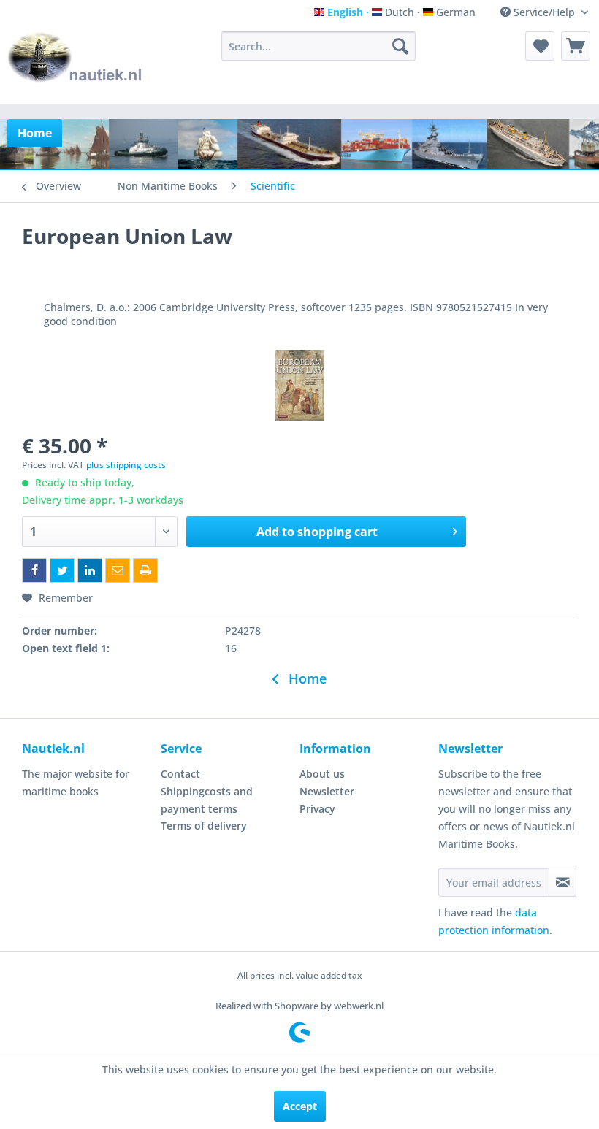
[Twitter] (62, 570)
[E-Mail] (117, 570)
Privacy (317, 809)
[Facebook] (34, 570)
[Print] (145, 570)
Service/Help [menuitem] (544, 12)
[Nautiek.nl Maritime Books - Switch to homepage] (75, 64)
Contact (180, 774)
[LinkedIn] (90, 570)
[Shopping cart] (575, 46)
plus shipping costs (126, 465)
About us (322, 774)
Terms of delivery (204, 826)
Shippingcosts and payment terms (207, 800)
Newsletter (327, 791)
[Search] (400, 46)
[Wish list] (539, 46)
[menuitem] (318, 46)
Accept (300, 1106)
